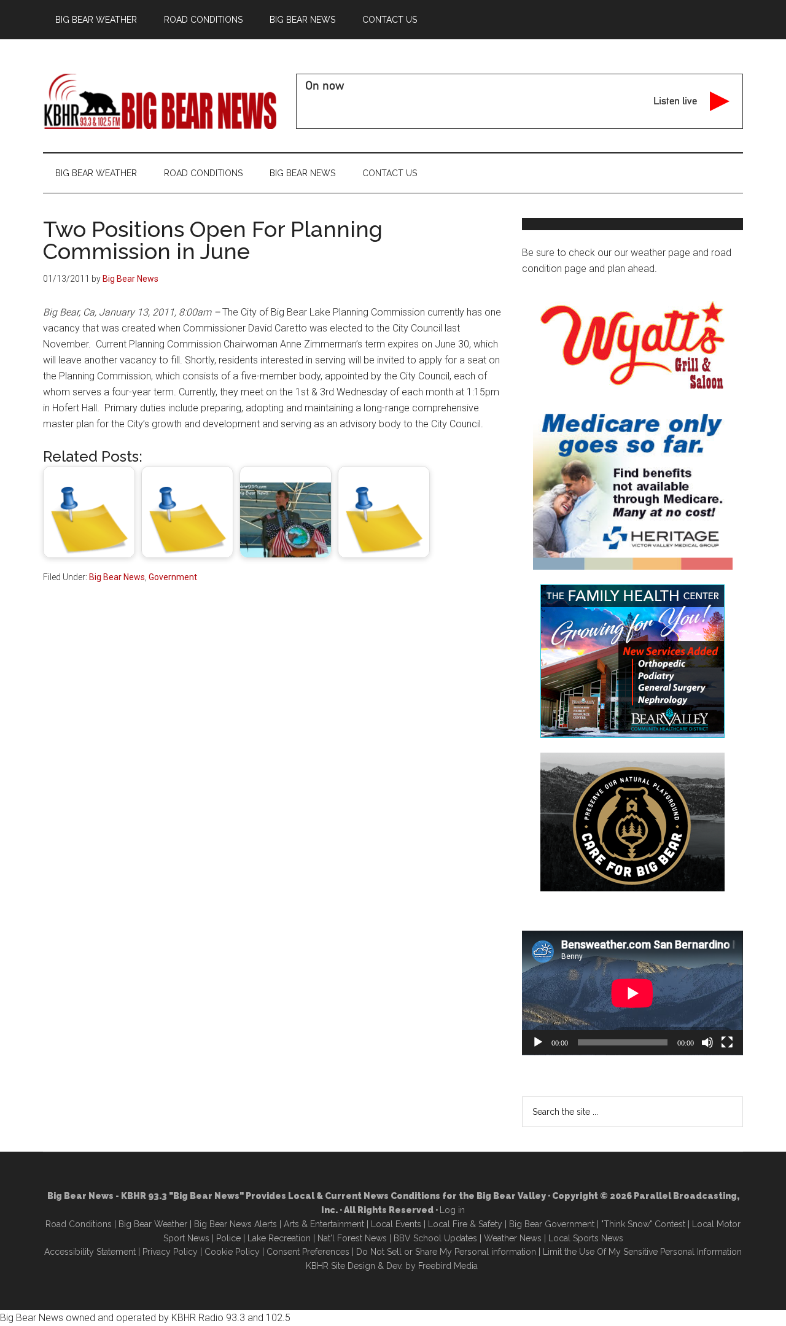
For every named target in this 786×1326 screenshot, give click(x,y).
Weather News (513, 1238)
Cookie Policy (232, 1252)
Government (173, 577)
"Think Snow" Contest (643, 1224)
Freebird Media (448, 1266)
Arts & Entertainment (324, 1224)
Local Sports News (585, 1238)
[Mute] (707, 1042)
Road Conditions (78, 1224)
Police (228, 1238)
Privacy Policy (170, 1252)
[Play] (538, 1042)
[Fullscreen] (727, 1042)
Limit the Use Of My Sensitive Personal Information (642, 1252)
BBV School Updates (435, 1238)
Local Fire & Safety (465, 1224)
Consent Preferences (308, 1252)
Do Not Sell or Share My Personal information (446, 1252)
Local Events (396, 1224)
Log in (452, 1210)
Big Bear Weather (153, 1224)
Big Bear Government (551, 1224)
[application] (632, 993)
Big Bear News (117, 577)
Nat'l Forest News (352, 1238)
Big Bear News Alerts (235, 1224)
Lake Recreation (279, 1238)
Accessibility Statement (90, 1252)
